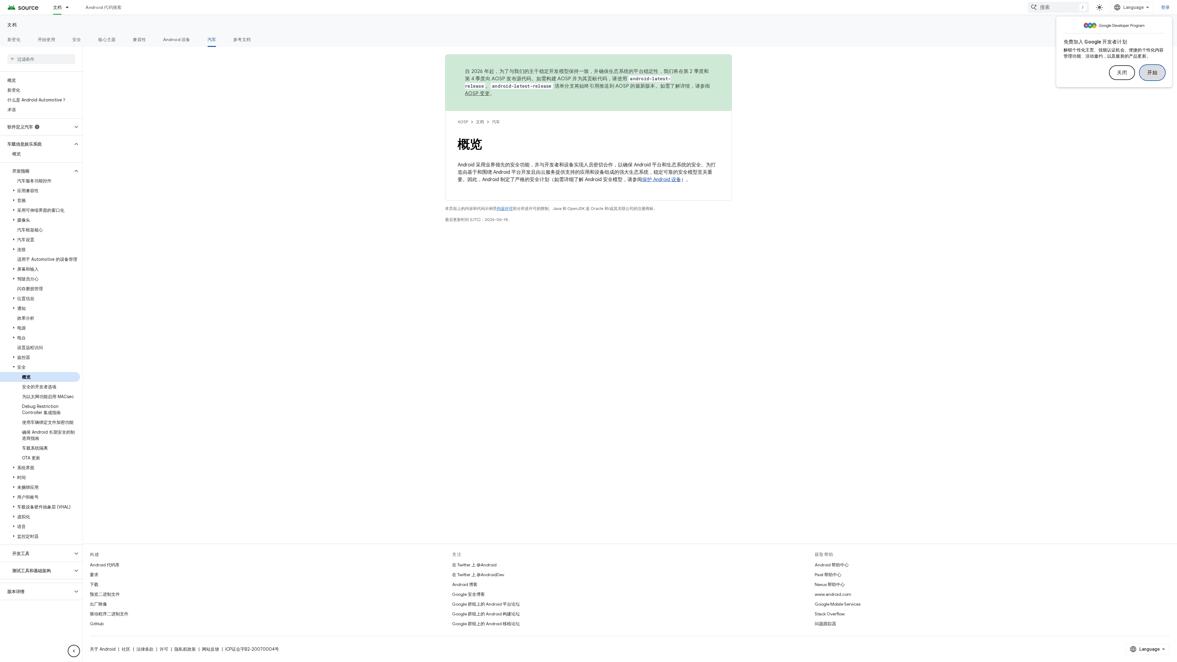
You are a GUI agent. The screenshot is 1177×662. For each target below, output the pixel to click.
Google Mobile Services (837, 604)
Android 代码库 (105, 565)
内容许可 (505, 208)
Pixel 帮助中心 (828, 574)
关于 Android (103, 649)
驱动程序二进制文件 (109, 614)
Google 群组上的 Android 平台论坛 (486, 604)
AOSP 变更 (477, 93)
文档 (57, 7)
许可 (164, 649)
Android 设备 (176, 39)
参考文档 (242, 39)
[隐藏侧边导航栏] (74, 651)
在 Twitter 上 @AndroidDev (478, 574)
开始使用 (46, 39)
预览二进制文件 (105, 594)
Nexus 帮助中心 (830, 584)
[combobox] (1058, 7)
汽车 (212, 39)
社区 (126, 649)
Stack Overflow (830, 614)
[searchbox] (41, 59)
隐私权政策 (185, 649)
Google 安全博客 (468, 594)
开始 (1152, 73)
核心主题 (107, 39)
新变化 (14, 39)
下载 (94, 584)
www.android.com (833, 594)
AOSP (463, 121)
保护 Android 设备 (661, 180)
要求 (94, 574)
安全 (76, 39)
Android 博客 (465, 584)
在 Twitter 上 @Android (474, 565)
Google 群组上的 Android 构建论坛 (486, 614)
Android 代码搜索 (103, 7)
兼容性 (139, 39)
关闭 (1122, 73)
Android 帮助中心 (832, 565)
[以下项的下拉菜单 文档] (70, 7)
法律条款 (145, 649)
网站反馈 (210, 649)
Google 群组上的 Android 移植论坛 (486, 623)
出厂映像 (98, 604)
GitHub (97, 623)
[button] (36, 127)
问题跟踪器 (825, 623)
